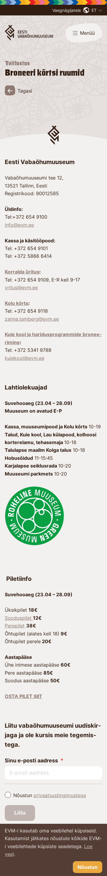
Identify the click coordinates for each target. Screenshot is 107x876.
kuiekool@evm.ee (24, 358)
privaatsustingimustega (60, 795)
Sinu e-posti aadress (31, 760)
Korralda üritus (22, 272)
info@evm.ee (19, 225)
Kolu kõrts (16, 303)
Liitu (20, 813)
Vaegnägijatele (66, 10)
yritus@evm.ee (21, 287)
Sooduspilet (19, 618)
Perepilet (15, 626)
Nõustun (49, 795)
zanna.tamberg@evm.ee (32, 319)
